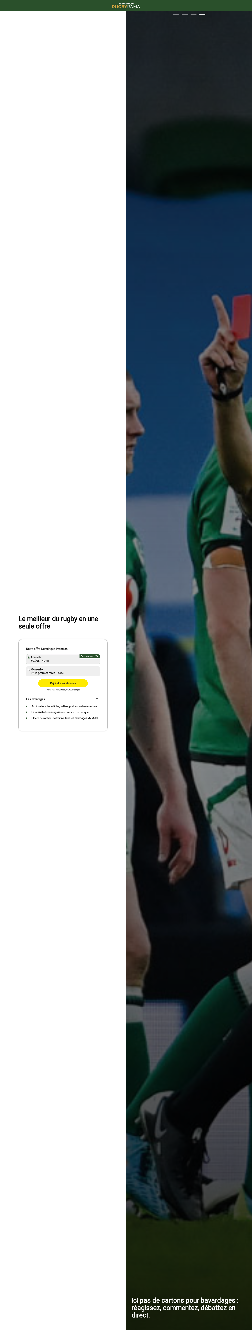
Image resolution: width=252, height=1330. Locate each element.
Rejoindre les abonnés (63, 683)
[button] (176, 14)
